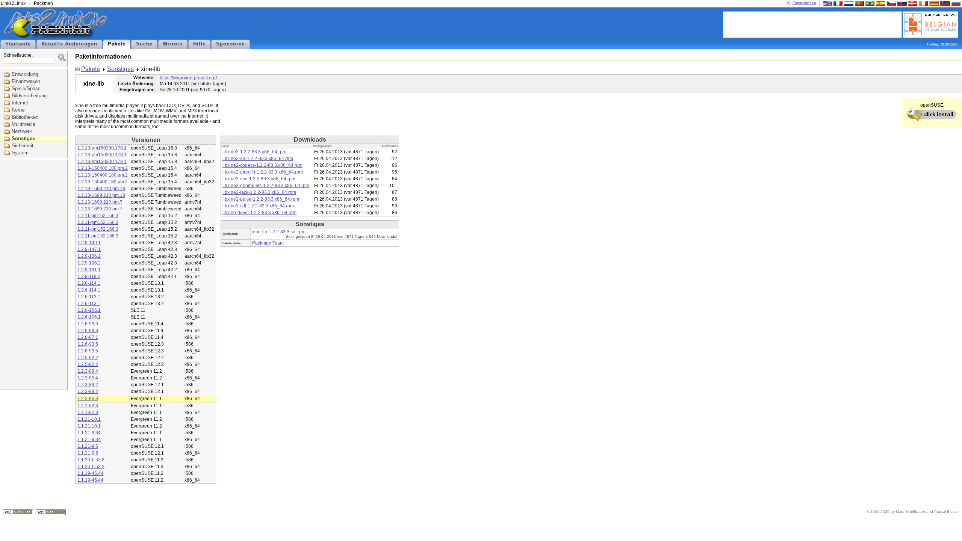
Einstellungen (804, 3)
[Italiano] (922, 3)
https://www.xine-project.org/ (188, 77)
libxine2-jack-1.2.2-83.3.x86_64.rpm (259, 192)
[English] (826, 3)
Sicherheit (22, 145)
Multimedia (23, 124)
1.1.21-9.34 (89, 432)
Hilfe (199, 44)
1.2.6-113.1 (88, 296)
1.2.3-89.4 (87, 371)
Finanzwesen (26, 81)
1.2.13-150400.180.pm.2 (102, 168)
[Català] (933, 3)
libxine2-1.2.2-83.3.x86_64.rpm (254, 151)
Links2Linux (13, 3)
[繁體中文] (944, 3)
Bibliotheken (25, 117)
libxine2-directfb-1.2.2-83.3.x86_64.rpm (262, 172)
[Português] (858, 3)
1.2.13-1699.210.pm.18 (101, 188)
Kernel (19, 110)
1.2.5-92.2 (87, 357)
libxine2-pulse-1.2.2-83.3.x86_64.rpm (260, 199)
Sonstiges (23, 138)
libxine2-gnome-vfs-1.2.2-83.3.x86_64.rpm (265, 185)
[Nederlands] (848, 3)
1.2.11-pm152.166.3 (97, 215)
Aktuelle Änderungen (69, 44)
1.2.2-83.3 (87, 398)
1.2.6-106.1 (89, 310)
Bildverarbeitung (29, 95)
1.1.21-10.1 (89, 419)
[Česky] (890, 3)
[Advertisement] (812, 24)
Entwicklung (25, 74)
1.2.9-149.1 (89, 242)
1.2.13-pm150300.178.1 (102, 148)
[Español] (879, 3)
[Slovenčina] (901, 3)
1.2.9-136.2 (89, 256)
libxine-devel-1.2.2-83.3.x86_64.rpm (259, 212)
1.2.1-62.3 (87, 405)
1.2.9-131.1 (89, 269)
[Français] (837, 3)
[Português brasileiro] (869, 3)
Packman (43, 3)
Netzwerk (22, 131)
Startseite (18, 44)
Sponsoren (230, 44)
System (20, 153)
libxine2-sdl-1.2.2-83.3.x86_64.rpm (258, 206)
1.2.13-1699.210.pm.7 (100, 202)
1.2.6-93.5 (87, 344)
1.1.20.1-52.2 (90, 459)
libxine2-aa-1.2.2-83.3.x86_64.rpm (257, 158)
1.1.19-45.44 (90, 473)
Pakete (117, 44)
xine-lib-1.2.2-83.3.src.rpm (279, 231)
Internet (20, 103)
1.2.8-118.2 (88, 276)
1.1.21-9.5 (87, 446)
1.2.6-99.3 (87, 323)
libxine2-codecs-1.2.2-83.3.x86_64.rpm (262, 165)
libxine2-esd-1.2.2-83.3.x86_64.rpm (258, 178)
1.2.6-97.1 (87, 337)
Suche (144, 44)
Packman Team (268, 243)
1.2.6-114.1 (88, 283)
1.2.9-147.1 (89, 249)
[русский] (955, 3)
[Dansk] (912, 3)
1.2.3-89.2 (87, 384)
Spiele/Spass (26, 88)
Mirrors (173, 44)
